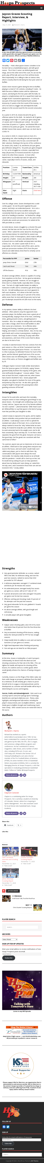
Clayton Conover (11, 792)
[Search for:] (22, 927)
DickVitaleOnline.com (33, 1036)
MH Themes (34, 1161)
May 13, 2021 (7, 25)
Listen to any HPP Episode (22, 1011)
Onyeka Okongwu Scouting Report (27, 858)
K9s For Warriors (19, 1082)
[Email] (24, 775)
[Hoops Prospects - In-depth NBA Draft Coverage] (22, 4)
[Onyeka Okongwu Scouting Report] (29, 851)
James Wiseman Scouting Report (7, 880)
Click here (37, 190)
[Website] (21, 775)
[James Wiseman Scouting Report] (10, 873)
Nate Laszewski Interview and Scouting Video (10, 859)
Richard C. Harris (19, 25)
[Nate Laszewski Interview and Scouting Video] (10, 851)
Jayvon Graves (13, 891)
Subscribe (8, 958)
